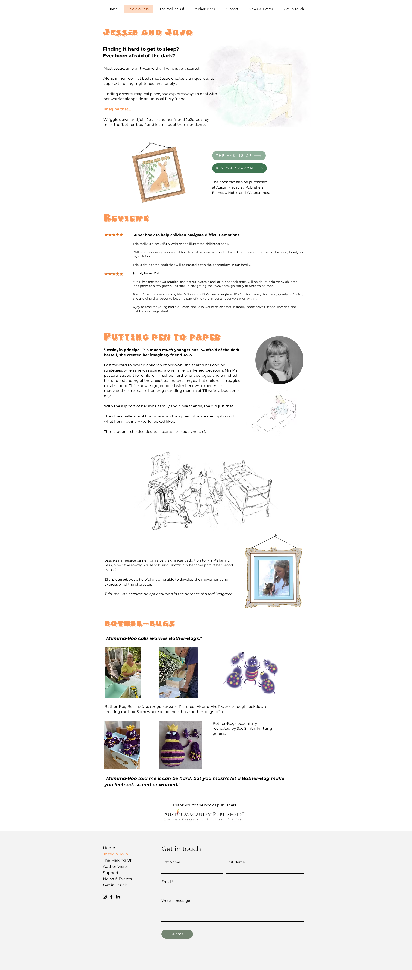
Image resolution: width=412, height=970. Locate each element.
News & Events (114, 879)
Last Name (235, 862)
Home (109, 847)
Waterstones (258, 193)
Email (166, 881)
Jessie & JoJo (114, 854)
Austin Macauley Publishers (240, 187)
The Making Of (114, 860)
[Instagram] (104, 896)
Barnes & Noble (225, 193)
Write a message (175, 901)
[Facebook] (111, 896)
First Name (170, 862)
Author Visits (114, 866)
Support (110, 872)
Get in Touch (114, 885)
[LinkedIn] (118, 896)
